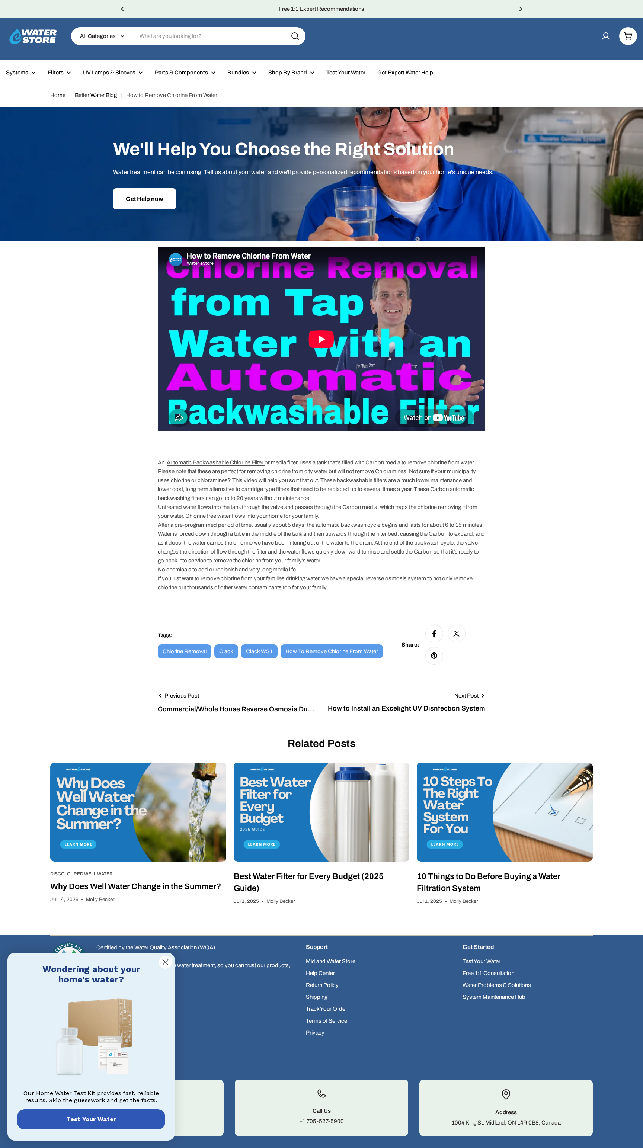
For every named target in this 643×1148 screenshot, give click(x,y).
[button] (122, 8)
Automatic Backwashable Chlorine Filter (215, 462)
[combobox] (188, 36)
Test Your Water (91, 1119)
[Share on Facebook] (434, 633)
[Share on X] (457, 633)
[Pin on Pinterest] (434, 656)
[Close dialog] (165, 962)
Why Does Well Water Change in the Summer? (135, 886)
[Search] (295, 36)
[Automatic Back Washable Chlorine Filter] (264, 462)
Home (57, 95)
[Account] (605, 36)
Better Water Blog (96, 95)
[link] (91, 1038)
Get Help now (144, 199)
